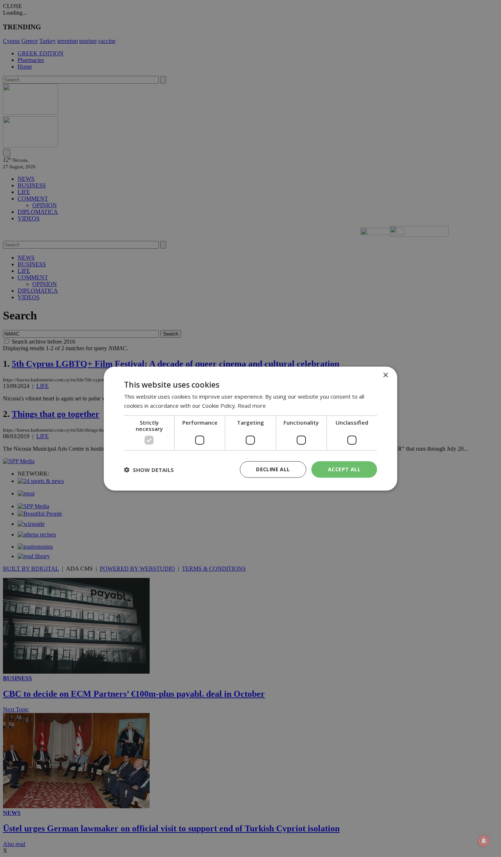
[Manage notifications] (484, 841)
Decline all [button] (273, 469)
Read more (252, 405)
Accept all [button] (344, 469)
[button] (149, 469)
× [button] (385, 375)
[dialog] (250, 428)
